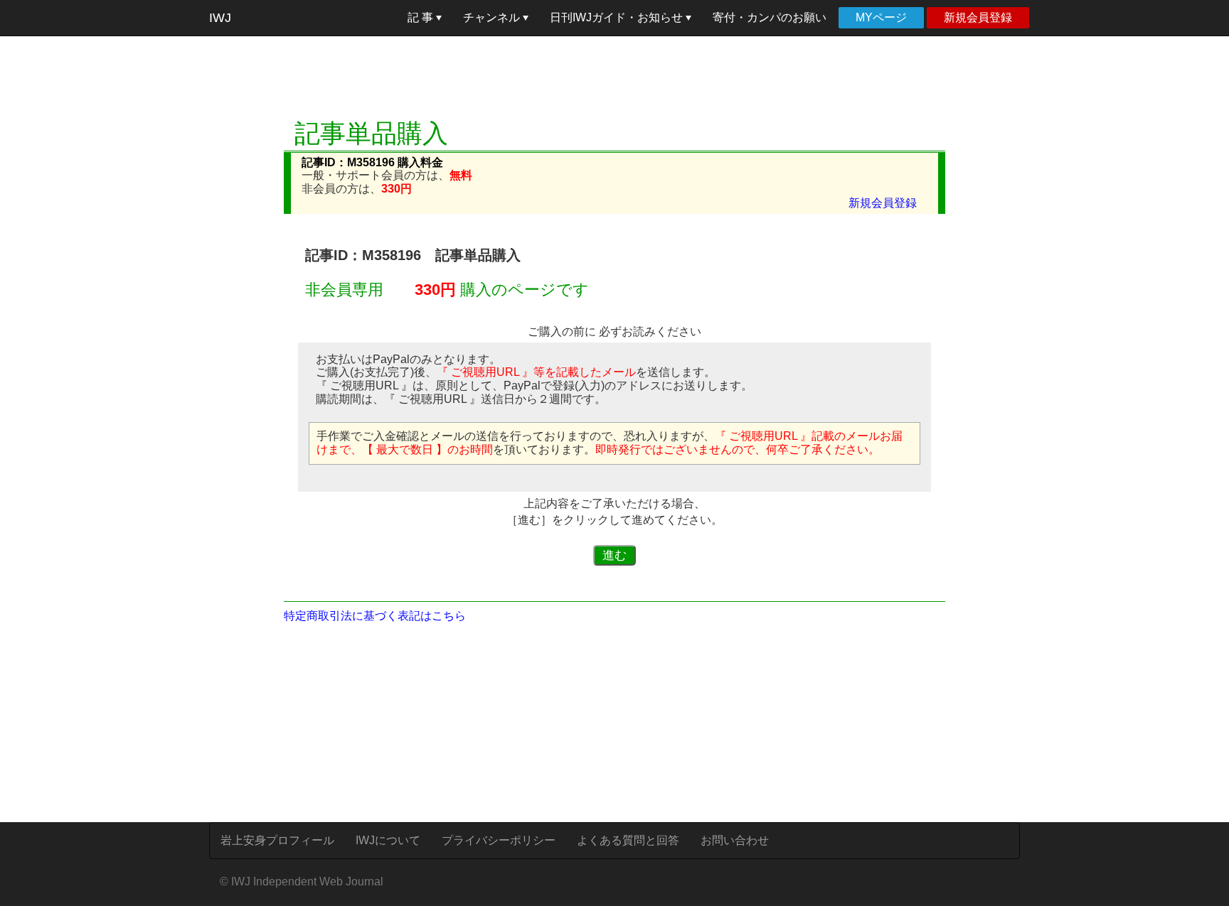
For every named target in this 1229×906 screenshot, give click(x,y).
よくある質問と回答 (628, 840)
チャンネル (493, 17)
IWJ (220, 18)
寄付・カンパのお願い (769, 17)
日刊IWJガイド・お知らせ (618, 17)
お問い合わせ (735, 840)
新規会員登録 (978, 17)
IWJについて (388, 840)
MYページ (881, 17)
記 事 (422, 17)
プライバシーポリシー (498, 840)
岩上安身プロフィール (277, 840)
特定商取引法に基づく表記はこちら (375, 616)
